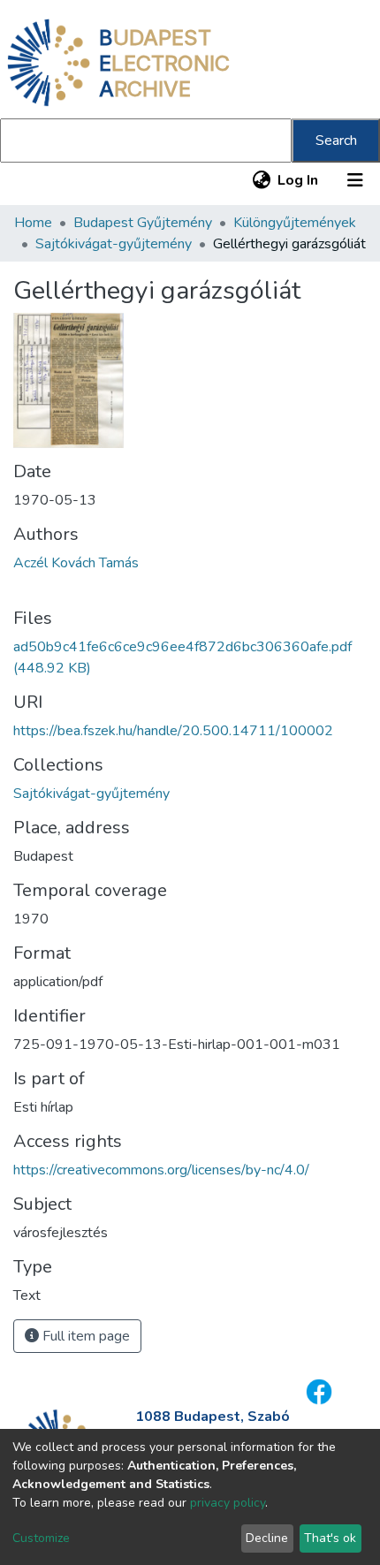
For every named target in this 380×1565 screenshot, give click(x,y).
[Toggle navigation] (355, 180)
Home (33, 222)
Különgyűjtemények (294, 222)
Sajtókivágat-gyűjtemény (113, 244)
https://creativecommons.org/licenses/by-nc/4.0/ (161, 1170)
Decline (267, 1538)
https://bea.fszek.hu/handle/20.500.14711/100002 (173, 731)
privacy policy (227, 1502)
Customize (41, 1538)
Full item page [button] (84, 1336)
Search (336, 140)
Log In (298, 180)
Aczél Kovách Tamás (76, 563)
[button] (261, 180)
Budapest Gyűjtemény (142, 222)
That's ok (330, 1538)
